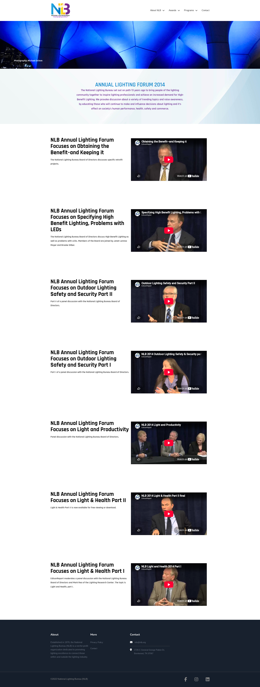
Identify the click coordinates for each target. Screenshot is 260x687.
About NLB (155, 10)
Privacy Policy (96, 642)
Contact (205, 10)
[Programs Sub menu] (196, 10)
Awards (172, 10)
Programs (189, 10)
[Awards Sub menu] (179, 10)
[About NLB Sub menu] (163, 10)
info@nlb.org (140, 642)
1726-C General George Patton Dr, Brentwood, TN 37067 (149, 652)
